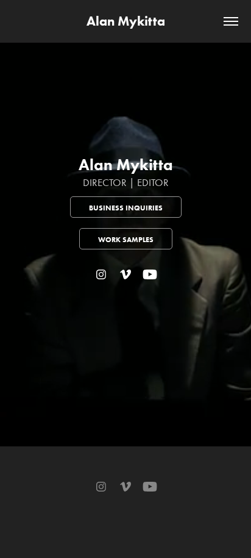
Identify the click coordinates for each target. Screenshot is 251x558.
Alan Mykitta (126, 21)
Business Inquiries (126, 207)
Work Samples (126, 239)
